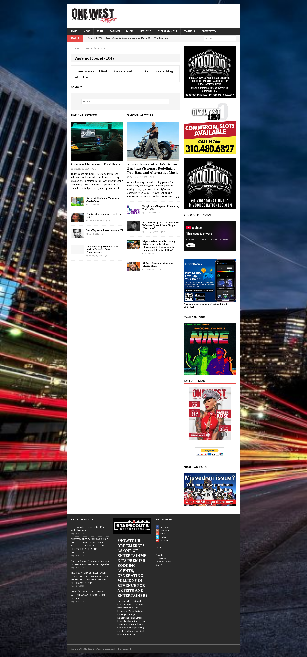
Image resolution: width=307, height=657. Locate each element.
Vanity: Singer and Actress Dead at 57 (104, 215)
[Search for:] (220, 37)
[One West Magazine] (153, 16)
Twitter (163, 536)
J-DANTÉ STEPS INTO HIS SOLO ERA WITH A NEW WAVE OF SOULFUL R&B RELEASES (88, 595)
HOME (73, 31)
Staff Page (161, 564)
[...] (119, 188)
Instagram (164, 530)
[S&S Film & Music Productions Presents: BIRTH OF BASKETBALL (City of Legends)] (132, 526)
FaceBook (164, 526)
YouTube (164, 540)
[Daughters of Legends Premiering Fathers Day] (133, 212)
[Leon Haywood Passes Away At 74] (77, 236)
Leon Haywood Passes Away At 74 (104, 230)
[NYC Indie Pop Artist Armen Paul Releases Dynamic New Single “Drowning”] (133, 228)
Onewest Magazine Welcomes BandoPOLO (102, 199)
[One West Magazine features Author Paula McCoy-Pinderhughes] (77, 252)
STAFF (100, 31)
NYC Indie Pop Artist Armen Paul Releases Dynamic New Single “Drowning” (160, 225)
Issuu (162, 533)
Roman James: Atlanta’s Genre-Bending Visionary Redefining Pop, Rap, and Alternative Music (152, 168)
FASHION (115, 31)
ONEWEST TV (208, 31)
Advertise (160, 555)
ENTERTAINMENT (167, 31)
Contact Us (161, 558)
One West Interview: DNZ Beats (95, 164)
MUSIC (129, 31)
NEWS (87, 31)
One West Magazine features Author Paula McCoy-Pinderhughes (102, 249)
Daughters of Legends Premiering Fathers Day (160, 208)
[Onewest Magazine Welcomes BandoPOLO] (77, 204)
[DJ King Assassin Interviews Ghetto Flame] (133, 269)
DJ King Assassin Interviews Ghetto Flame (157, 264)
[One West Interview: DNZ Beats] (97, 158)
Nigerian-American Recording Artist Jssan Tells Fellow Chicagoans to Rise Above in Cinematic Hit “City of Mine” (158, 245)
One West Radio (163, 561)
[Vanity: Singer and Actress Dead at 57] (77, 220)
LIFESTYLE (145, 31)
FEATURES (189, 31)
